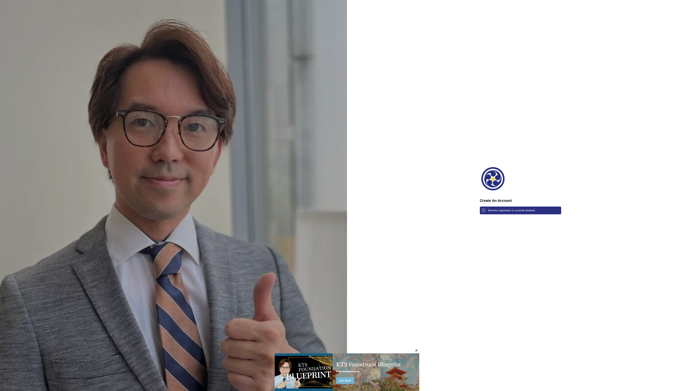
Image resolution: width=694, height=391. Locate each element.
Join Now (345, 380)
